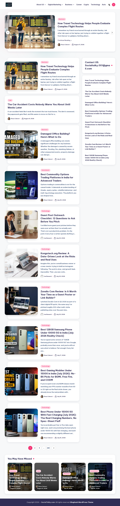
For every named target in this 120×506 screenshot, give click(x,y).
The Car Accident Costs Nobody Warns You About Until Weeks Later (98, 93)
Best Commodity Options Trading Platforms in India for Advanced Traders (57, 177)
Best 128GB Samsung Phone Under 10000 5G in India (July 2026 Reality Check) (57, 332)
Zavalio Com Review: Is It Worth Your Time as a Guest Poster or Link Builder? (58, 294)
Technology (46, 211)
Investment (45, 170)
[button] (65, 40)
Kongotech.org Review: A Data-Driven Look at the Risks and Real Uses (58, 256)
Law (10, 100)
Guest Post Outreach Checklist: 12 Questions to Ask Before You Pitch (58, 218)
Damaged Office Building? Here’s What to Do (98, 103)
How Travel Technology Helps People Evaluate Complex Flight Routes (57, 69)
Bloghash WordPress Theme (81, 502)
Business (62, 19)
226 (48, 448)
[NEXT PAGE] (54, 448)
